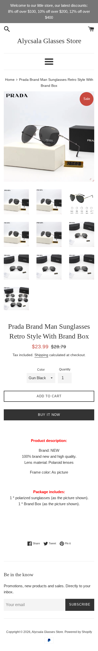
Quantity (64, 369)
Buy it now (49, 415)
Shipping (41, 355)
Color (41, 369)
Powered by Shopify (78, 632)
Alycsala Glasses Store (49, 41)
